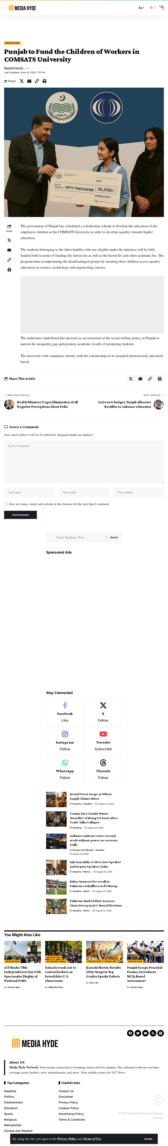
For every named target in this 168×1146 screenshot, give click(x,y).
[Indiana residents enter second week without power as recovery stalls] (56, 841)
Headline (87, 803)
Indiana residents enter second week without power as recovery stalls (94, 840)
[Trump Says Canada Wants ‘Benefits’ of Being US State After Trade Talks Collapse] (56, 819)
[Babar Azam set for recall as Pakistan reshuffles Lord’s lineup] (56, 887)
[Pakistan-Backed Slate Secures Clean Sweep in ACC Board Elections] (56, 906)
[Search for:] (79, 537)
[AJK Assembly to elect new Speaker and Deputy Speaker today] (56, 867)
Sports (86, 891)
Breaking (77, 827)
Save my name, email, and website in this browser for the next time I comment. (59, 504)
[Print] (44, 81)
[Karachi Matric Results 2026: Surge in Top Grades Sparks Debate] (104, 952)
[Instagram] (65, 741)
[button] (148, 1139)
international (56, 961)
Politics (87, 871)
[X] (103, 712)
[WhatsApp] (65, 770)
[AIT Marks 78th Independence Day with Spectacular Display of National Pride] (22, 952)
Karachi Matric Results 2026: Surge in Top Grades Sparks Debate (103, 972)
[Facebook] (65, 712)
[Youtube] (103, 741)
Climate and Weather (83, 850)
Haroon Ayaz (14, 987)
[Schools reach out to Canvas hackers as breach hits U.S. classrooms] (63, 952)
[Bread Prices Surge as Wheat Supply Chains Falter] (56, 799)
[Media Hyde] (22, 7)
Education (12, 43)
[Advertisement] (84, 26)
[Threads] (103, 770)
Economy (77, 803)
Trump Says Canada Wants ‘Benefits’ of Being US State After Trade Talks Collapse (94, 818)
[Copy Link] (36, 81)
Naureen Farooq (13, 68)
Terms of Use (92, 1138)
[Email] (29, 81)
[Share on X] (21, 81)
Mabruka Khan (56, 987)
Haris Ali (94, 982)
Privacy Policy (67, 1138)
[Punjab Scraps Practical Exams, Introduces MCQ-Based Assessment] (145, 952)
